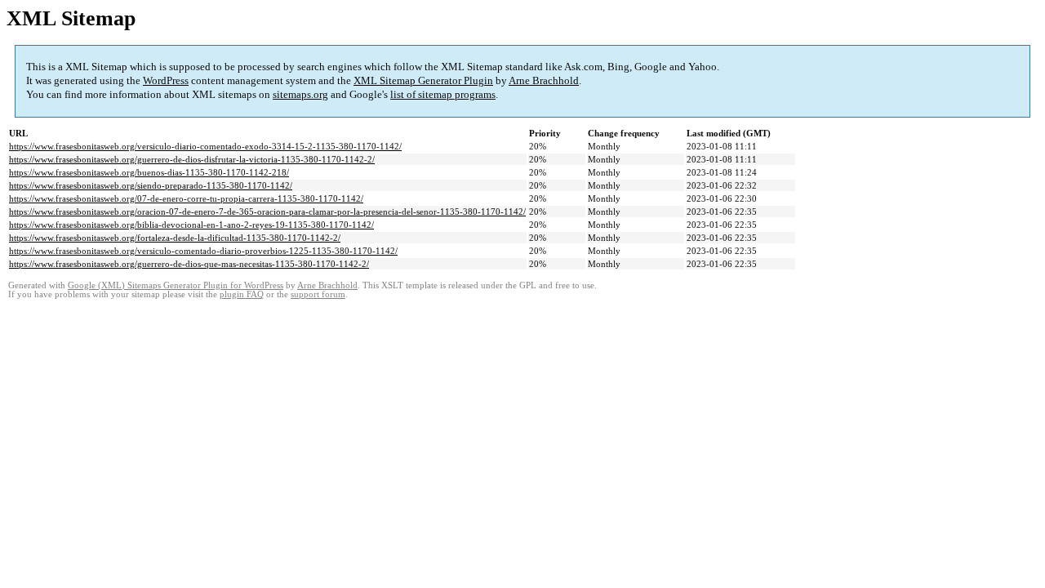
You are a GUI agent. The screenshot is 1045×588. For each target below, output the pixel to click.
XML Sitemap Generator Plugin (423, 80)
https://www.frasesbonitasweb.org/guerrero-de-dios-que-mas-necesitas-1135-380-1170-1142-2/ (189, 264)
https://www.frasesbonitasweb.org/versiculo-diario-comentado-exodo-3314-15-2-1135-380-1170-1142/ (205, 146)
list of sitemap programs (443, 94)
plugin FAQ (242, 294)
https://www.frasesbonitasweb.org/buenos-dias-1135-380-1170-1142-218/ (149, 172)
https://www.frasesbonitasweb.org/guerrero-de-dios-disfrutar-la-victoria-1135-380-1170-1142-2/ (192, 159)
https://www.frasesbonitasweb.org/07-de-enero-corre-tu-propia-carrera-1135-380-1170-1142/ (186, 198)
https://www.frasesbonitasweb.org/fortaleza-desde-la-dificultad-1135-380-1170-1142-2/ (174, 238)
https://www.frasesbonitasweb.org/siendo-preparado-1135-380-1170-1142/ (150, 185)
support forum (318, 294)
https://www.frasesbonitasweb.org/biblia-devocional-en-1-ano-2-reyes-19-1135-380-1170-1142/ (191, 224)
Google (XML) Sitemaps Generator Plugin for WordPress (175, 285)
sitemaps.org (300, 94)
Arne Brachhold (544, 80)
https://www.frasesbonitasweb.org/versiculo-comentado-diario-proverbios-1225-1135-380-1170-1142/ (203, 251)
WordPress (166, 80)
